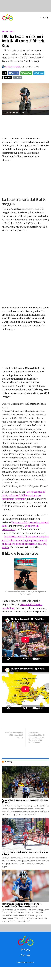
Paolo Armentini (12, 67)
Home (5, 31)
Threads (8, 77)
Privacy (25, 949)
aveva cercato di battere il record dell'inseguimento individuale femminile (23, 495)
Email (19, 77)
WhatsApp (27, 73)
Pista (12, 31)
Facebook (14, 73)
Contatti (25, 955)
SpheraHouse (29, 962)
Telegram (39, 73)
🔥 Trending (7, 761)
